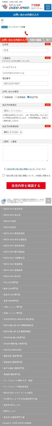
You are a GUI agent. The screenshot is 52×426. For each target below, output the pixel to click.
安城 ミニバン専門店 (13, 313)
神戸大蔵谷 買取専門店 (14, 368)
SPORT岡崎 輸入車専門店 (15, 344)
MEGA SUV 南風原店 (13, 270)
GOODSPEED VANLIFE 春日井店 (19, 319)
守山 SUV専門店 (11, 282)
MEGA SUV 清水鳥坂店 (14, 245)
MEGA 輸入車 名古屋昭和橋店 (17, 331)
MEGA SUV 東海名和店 (14, 233)
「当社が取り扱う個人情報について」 (20, 169)
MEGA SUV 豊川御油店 (14, 252)
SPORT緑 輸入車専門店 (14, 337)
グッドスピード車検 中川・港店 (18, 380)
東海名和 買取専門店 (13, 362)
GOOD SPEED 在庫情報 (21, 423)
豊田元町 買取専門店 (13, 356)
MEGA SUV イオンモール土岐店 (18, 393)
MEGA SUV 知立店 (12, 215)
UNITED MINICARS (13, 350)
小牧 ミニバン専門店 (13, 307)
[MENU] (47, 6)
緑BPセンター (10, 411)
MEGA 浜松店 (10, 227)
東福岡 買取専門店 (12, 374)
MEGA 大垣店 (10, 221)
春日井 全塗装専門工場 (14, 417)
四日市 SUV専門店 (12, 294)
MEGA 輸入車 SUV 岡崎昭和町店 (18, 325)
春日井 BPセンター (12, 405)
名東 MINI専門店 (11, 301)
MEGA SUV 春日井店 (13, 209)
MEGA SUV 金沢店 (12, 276)
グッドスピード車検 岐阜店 (16, 386)
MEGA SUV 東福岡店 (13, 264)
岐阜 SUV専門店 (11, 288)
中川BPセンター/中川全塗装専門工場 (20, 399)
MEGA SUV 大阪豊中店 (14, 258)
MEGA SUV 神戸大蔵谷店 (15, 239)
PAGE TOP (48, 201)
